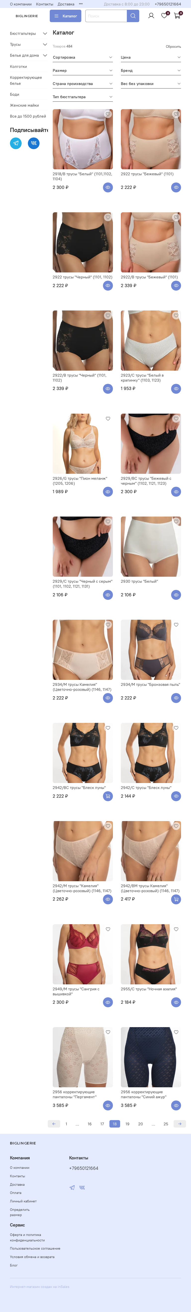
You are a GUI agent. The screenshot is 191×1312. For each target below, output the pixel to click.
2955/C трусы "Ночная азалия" (149, 988)
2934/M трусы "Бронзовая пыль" (150, 684)
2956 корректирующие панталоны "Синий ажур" (143, 1094)
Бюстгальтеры (23, 33)
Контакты (44, 3)
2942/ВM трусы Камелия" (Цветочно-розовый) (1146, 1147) (150, 888)
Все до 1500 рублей (28, 116)
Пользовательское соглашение (35, 1248)
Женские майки (24, 105)
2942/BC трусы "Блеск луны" (79, 787)
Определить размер (20, 1212)
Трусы (15, 44)
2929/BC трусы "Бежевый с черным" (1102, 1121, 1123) (146, 481)
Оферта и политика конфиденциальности (27, 1237)
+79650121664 (168, 3)
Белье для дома (24, 55)
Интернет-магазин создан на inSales (39, 1286)
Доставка (66, 3)
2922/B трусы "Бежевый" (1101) (149, 276)
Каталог (70, 15)
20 (140, 1123)
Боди (14, 94)
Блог (14, 1265)
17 (102, 1123)
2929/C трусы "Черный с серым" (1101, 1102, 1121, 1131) (82, 584)
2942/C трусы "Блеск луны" (146, 787)
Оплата (15, 1192)
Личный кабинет (23, 1201)
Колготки (18, 66)
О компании (21, 3)
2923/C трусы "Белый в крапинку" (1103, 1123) (142, 378)
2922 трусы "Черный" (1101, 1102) (82, 276)
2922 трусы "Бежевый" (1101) (147, 173)
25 (166, 1123)
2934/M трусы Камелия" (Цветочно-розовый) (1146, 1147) (82, 687)
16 (90, 1123)
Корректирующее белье (26, 80)
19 (128, 1123)
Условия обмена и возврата (32, 1257)
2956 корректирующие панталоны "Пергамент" (74, 1094)
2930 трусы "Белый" (139, 581)
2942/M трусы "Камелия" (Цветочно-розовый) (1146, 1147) (82, 888)
